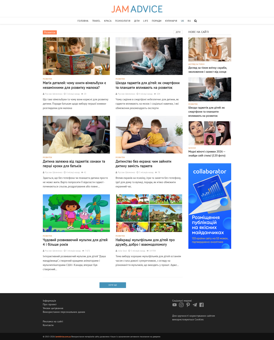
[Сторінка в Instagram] (182, 306)
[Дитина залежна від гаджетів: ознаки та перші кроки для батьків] (76, 134)
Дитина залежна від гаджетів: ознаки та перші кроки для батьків (74, 163)
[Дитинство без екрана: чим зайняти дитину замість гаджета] (149, 134)
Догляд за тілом (196, 64)
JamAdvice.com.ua (63, 336)
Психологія (122, 20)
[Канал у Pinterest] (189, 306)
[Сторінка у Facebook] (202, 306)
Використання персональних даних (64, 311)
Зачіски (192, 148)
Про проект (50, 304)
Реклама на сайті (53, 321)
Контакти (48, 325)
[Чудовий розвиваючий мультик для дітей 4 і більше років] (76, 212)
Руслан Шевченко (53, 93)
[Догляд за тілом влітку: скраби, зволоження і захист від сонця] (209, 49)
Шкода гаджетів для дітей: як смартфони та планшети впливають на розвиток (148, 85)
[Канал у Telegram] (196, 306)
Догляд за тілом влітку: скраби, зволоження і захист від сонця (207, 70)
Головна (82, 20)
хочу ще (112, 285)
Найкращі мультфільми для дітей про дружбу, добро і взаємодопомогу (145, 242)
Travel (96, 20)
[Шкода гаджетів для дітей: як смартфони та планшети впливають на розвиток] (149, 56)
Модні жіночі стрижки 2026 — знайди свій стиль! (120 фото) (206, 153)
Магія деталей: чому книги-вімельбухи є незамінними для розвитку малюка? (74, 85)
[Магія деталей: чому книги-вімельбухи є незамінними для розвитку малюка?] (76, 56)
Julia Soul (122, 250)
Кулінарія (171, 20)
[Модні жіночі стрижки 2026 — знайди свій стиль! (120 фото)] (209, 133)
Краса (107, 20)
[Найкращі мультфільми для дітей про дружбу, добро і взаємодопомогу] (149, 212)
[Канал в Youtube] (175, 306)
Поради (157, 20)
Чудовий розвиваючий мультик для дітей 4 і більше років (75, 242)
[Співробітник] (209, 205)
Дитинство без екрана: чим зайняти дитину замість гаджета (143, 163)
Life (145, 20)
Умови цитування (53, 308)
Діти (137, 20)
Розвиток (47, 79)
